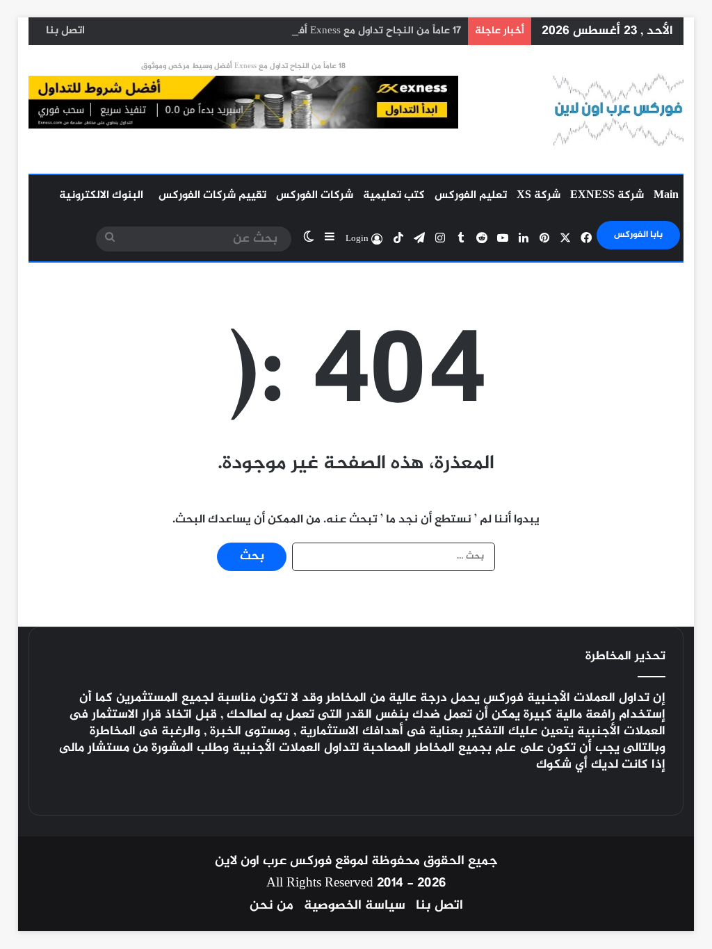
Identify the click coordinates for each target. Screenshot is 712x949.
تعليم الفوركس (471, 195)
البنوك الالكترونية (101, 195)
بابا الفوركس (638, 234)
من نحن (271, 905)
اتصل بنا (65, 31)
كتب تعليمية (394, 195)
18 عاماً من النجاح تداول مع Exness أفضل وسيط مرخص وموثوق (243, 66)
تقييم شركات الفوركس (212, 195)
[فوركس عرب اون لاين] (618, 109)
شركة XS (538, 195)
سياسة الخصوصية (354, 905)
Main (666, 195)
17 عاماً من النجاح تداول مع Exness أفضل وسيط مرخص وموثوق (322, 31)
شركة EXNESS (607, 195)
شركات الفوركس (314, 195)
